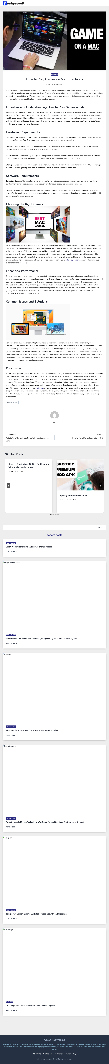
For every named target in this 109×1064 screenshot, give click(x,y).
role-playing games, (74, 260)
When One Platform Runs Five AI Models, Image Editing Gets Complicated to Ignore (41, 638)
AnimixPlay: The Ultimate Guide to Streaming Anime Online (27, 437)
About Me (37, 1054)
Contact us (47, 1054)
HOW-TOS (54, 74)
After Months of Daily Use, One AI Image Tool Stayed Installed (32, 730)
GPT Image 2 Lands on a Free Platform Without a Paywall (30, 1005)
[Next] (100, 485)
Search (101, 527)
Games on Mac (12, 402)
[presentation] (80, 475)
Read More (11, 552)
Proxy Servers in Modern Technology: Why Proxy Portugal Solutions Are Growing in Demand (45, 822)
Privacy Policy (70, 1054)
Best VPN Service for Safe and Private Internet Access (29, 547)
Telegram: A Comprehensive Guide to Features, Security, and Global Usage (38, 914)
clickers (40, 388)
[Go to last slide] (8, 485)
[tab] (50, 514)
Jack (49, 84)
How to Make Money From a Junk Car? (87, 436)
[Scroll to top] (102, 1059)
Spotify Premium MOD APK (73, 495)
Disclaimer (58, 1054)
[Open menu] (104, 3)
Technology (11, 543)
